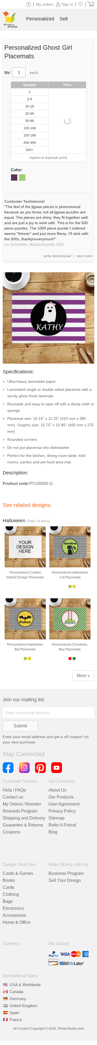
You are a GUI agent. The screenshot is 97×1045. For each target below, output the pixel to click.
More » (83, 675)
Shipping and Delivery (24, 818)
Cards (8, 887)
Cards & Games (18, 873)
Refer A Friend (62, 825)
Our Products (61, 797)
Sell (64, 19)
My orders (44, 4)
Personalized (40, 19)
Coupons (11, 832)
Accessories (14, 915)
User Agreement (63, 804)
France (15, 1019)
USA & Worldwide (25, 984)
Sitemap (56, 818)
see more (85, 256)
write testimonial (57, 256)
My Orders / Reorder (22, 804)
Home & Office (16, 922)
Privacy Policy (62, 811)
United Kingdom (23, 1005)
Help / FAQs (14, 790)
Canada (16, 991)
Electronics (13, 908)
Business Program (66, 873)
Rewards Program (20, 811)
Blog (52, 832)
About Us (57, 790)
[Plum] (14, 177)
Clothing (11, 894)
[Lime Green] (22, 177)
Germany (17, 998)
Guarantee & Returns (23, 825)
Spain (14, 1012)
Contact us (13, 797)
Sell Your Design (64, 880)
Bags (8, 901)
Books (9, 880)
